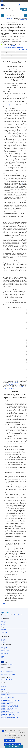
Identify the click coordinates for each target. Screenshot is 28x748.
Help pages (3, 621)
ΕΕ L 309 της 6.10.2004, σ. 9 (13, 382)
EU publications (4, 653)
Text (4, 58)
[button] (14, 746)
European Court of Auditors (6, 703)
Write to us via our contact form (7, 673)
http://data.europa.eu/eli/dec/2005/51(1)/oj (13, 47)
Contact (3, 622)
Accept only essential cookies (12, 744)
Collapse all (24, 49)
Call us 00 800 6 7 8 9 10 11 (6, 670)
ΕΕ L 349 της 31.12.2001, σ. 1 (19, 386)
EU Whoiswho (4, 651)
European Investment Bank (6, 709)
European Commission (6, 699)
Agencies (3, 718)
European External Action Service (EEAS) (9, 705)
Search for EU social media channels (8, 679)
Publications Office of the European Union (9, 717)
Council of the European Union (7, 697)
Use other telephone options (7, 671)
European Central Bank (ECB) (7, 702)
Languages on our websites (7, 684)
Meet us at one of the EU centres (8, 674)
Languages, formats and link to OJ (11, 52)
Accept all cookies (9, 740)
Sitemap (3, 624)
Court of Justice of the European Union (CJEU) (10, 700)
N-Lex (2, 656)
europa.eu (11, 664)
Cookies (3, 689)
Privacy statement (5, 634)
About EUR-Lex (4, 639)
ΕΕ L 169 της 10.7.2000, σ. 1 (13, 380)
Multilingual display (7, 55)
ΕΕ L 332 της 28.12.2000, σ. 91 (11, 388)
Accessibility (4, 632)
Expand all (19, 49)
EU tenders (3, 648)
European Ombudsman (6, 711)
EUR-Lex (5, 8)
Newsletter (3, 640)
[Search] (25, 15)
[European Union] (4, 662)
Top (4, 603)
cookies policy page (10, 732)
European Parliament (5, 694)
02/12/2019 (14, 45)
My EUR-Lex (19, 5)
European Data (4, 647)
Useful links (3, 642)
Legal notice (3, 629)
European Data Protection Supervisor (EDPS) (10, 712)
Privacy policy (4, 686)
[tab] (14, 52)
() (9, 104)
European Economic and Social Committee (10, 706)
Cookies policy (4, 631)
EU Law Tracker (4, 657)
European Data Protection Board (7, 714)
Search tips (9, 18)
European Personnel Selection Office (8, 715)
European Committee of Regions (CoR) (9, 708)
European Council (4, 696)
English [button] (25, 5)
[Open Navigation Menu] (2, 15)
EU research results (5, 650)
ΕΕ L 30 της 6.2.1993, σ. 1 (12, 384)
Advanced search (23, 19)
